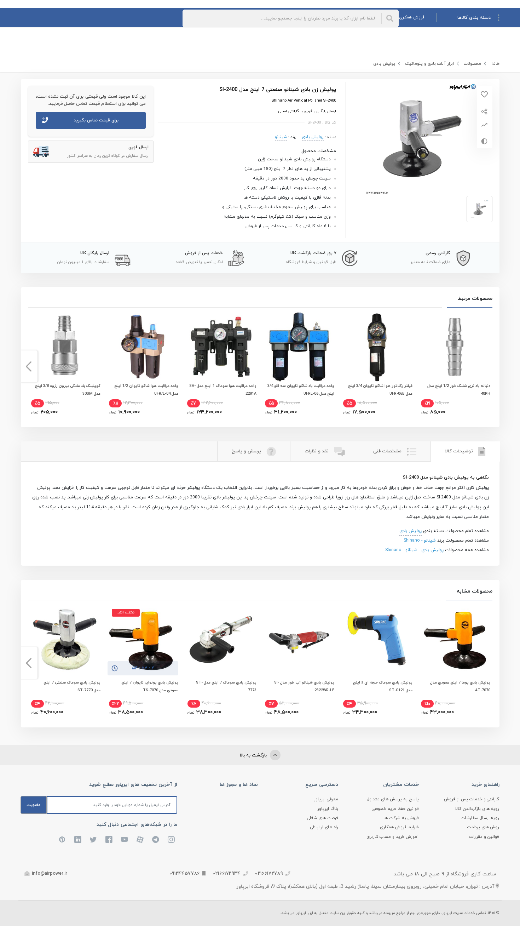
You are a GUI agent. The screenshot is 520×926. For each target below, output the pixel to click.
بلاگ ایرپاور (327, 809)
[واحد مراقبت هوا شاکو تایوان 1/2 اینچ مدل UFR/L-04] (143, 346)
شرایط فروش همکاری (399, 827)
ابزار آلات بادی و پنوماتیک (429, 64)
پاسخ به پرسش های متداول (393, 799)
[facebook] (109, 840)
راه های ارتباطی (324, 827)
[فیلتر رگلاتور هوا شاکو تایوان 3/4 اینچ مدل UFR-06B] (377, 346)
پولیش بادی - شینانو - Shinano (414, 550)
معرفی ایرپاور (326, 799)
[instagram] (171, 840)
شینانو (281, 137)
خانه (495, 64)
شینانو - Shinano (420, 540)
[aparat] (140, 840)
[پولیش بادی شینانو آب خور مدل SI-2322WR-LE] (299, 640)
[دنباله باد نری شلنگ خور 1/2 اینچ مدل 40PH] (455, 346)
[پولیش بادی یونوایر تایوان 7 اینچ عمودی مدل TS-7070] (143, 640)
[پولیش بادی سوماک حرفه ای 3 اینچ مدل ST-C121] (377, 640)
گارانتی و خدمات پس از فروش (471, 799)
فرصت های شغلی (322, 818)
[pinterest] (62, 840)
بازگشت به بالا (254, 755)
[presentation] (491, 366)
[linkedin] (78, 840)
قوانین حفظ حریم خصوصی (395, 809)
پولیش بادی (384, 64)
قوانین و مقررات (484, 837)
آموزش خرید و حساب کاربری (392, 837)
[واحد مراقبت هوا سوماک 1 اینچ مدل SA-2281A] (221, 346)
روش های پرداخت (483, 827)
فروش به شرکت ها (401, 818)
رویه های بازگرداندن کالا (477, 809)
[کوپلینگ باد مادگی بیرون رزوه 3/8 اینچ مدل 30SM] (65, 346)
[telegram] (156, 840)
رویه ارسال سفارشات (480, 818)
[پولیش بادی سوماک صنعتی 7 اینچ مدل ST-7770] (65, 640)
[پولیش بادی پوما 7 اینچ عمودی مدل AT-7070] (455, 640)
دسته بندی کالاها (474, 18)
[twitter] (93, 840)
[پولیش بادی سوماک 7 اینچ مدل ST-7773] (221, 640)
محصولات (472, 64)
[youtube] (125, 840)
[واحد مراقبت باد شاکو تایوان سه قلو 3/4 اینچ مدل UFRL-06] (299, 346)
